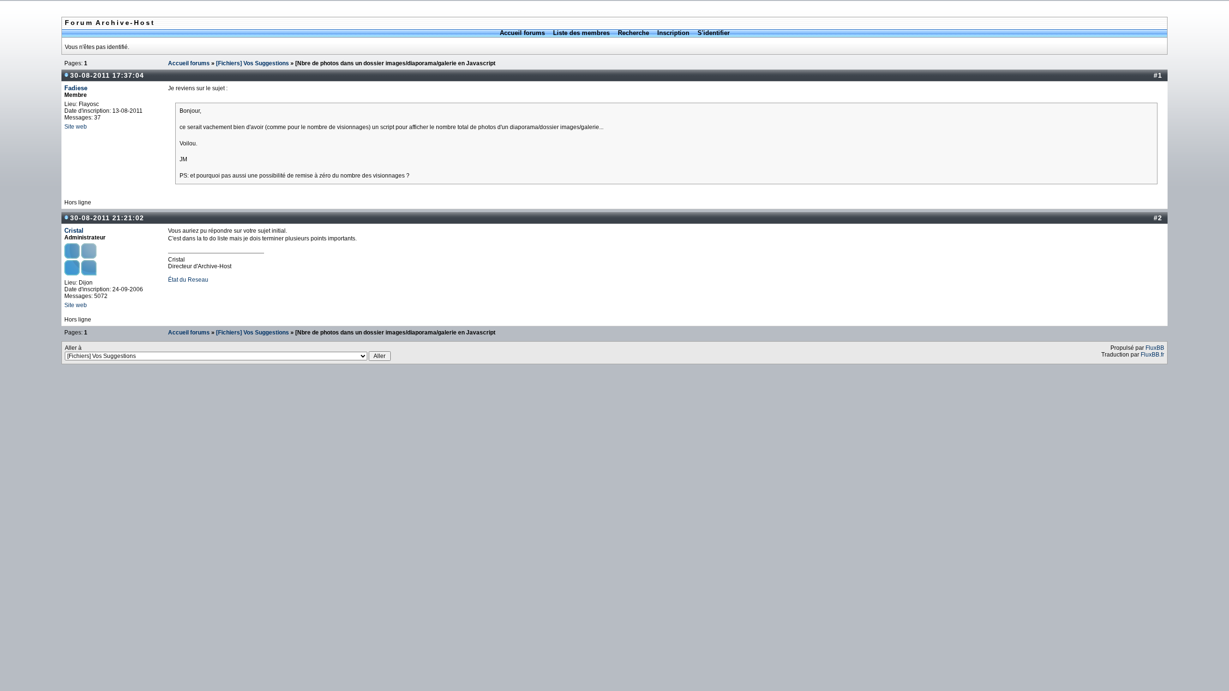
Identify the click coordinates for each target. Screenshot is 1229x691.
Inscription (673, 32)
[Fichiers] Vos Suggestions (252, 63)
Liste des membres (581, 32)
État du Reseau (188, 279)
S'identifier (714, 32)
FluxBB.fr (1152, 354)
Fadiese (75, 88)
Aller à (73, 348)
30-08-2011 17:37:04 (107, 75)
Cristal (74, 230)
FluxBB (1154, 348)
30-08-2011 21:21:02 (107, 218)
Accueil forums (522, 32)
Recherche (633, 32)
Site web (75, 126)
